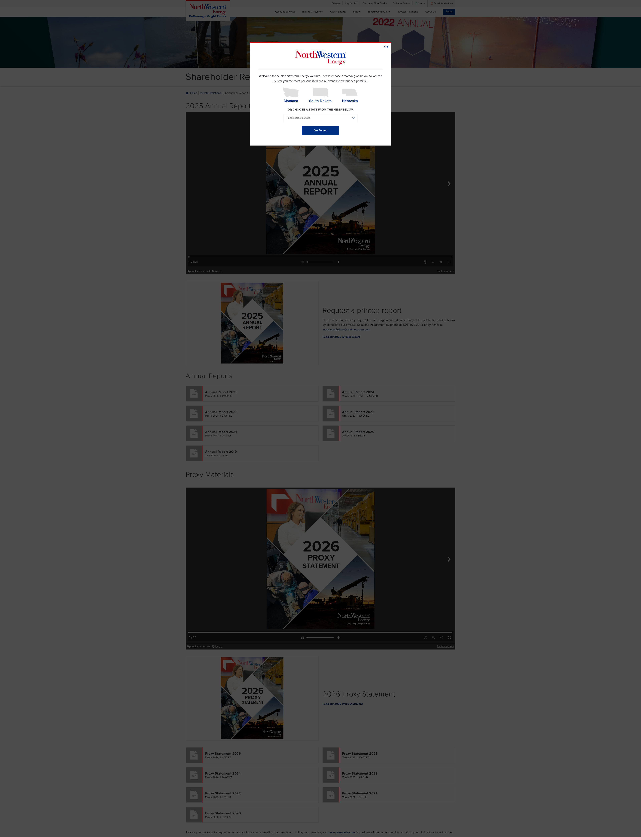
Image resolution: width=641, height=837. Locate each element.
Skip (386, 46)
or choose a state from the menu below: (321, 109)
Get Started (320, 130)
